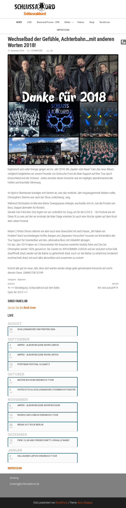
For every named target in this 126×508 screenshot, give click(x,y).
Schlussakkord (35, 13)
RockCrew (105, 22)
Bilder (68, 22)
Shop (91, 22)
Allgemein (21, 279)
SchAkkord (37, 50)
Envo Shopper (85, 502)
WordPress (61, 502)
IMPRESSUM (63, 30)
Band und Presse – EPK (48, 22)
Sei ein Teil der (22, 307)
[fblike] (123, 42)
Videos (80, 22)
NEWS (19, 22)
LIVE (29, 22)
